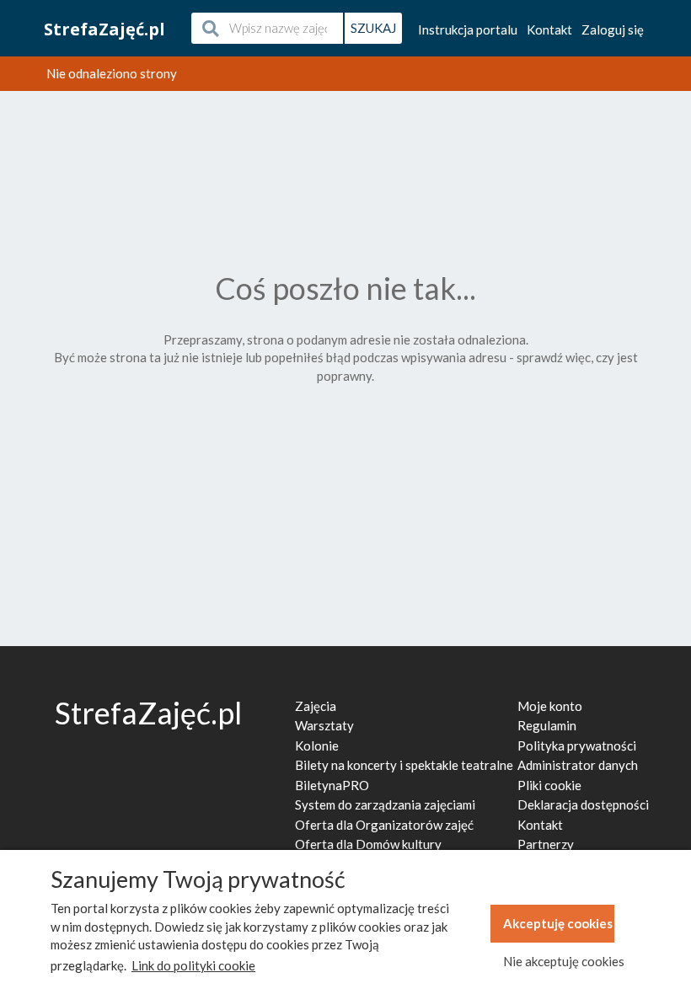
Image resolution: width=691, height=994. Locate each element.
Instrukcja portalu (467, 29)
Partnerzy (545, 844)
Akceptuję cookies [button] (558, 923)
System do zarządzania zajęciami (385, 804)
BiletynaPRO (332, 785)
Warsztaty (324, 725)
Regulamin (546, 725)
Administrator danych (577, 764)
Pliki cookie (549, 785)
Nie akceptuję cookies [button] (558, 961)
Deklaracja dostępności (583, 804)
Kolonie (317, 745)
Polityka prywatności (576, 745)
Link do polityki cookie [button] (193, 965)
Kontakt (549, 29)
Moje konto (549, 705)
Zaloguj (612, 29)
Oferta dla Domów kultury (368, 844)
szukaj (373, 27)
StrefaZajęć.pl (104, 29)
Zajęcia (315, 705)
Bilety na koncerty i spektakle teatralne (404, 764)
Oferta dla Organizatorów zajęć (384, 824)
